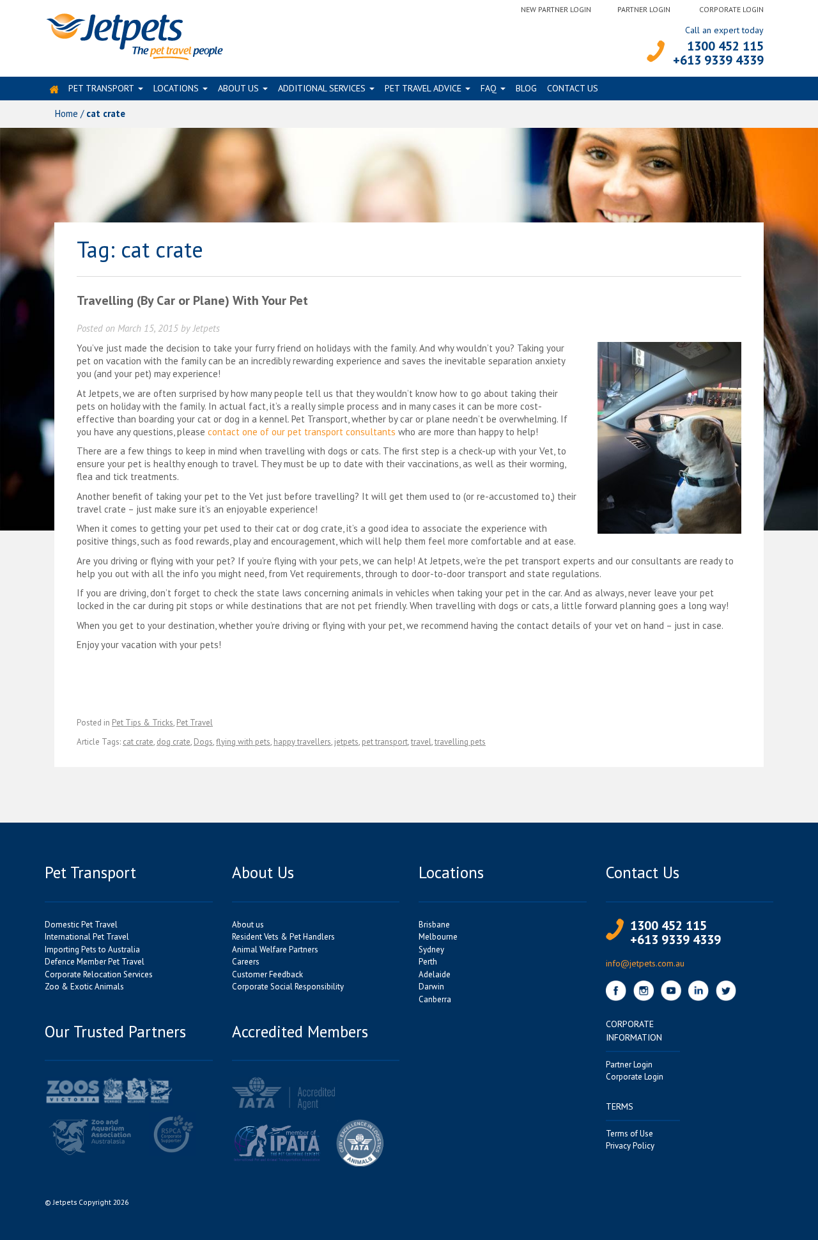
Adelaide (435, 974)
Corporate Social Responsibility (288, 986)
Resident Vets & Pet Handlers (283, 936)
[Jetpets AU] (134, 35)
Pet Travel (194, 722)
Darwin (431, 986)
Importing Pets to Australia (92, 949)
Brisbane (434, 924)
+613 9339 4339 (718, 60)
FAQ (489, 88)
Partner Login (643, 9)
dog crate (173, 741)
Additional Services (322, 88)
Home (66, 113)
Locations (176, 88)
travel (421, 741)
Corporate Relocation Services (99, 974)
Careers (245, 961)
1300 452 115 (725, 46)
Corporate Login (731, 9)
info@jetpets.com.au (645, 963)
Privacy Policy (630, 1145)
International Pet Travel (87, 936)
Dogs (203, 741)
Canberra (435, 999)
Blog (526, 88)
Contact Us (572, 88)
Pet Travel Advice (423, 88)
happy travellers (302, 741)
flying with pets (243, 741)
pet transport (385, 741)
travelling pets (460, 741)
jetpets (346, 741)
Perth (428, 961)
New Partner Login (556, 9)
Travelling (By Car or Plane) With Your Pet (192, 300)
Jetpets (206, 328)
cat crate (138, 741)
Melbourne (438, 936)
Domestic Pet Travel (81, 924)
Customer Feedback (267, 974)
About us (238, 88)
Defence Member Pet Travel (94, 961)
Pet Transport (101, 88)
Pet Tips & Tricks (142, 722)
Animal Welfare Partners (275, 949)
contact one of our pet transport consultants (302, 432)
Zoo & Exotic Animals (84, 986)
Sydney (431, 949)
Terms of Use (629, 1133)
